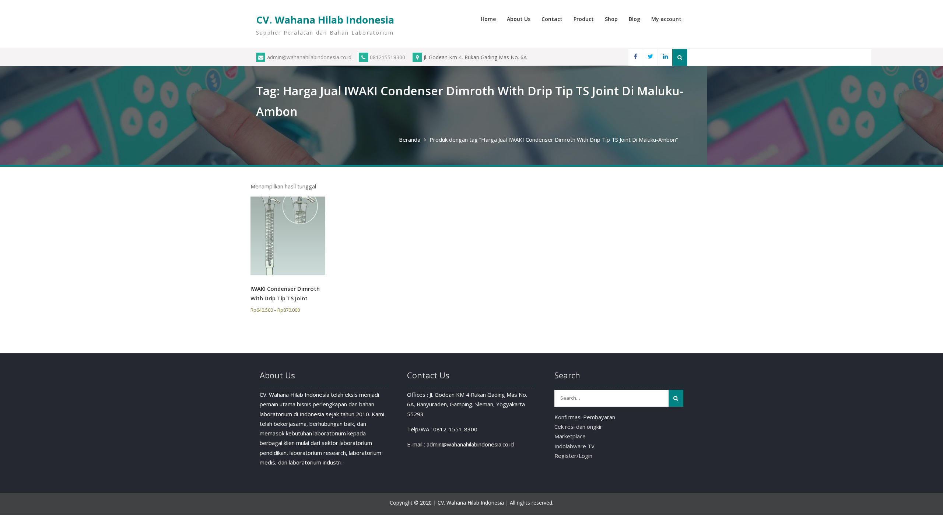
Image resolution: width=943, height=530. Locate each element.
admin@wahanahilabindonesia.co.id (309, 57)
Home (488, 18)
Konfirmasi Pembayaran (584, 417)
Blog (634, 18)
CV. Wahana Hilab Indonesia (325, 19)
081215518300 (387, 57)
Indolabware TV (574, 446)
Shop (611, 18)
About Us (518, 18)
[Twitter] (650, 57)
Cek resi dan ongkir (578, 426)
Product (584, 18)
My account (666, 18)
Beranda (409, 139)
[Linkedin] (665, 57)
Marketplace (570, 436)
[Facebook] (635, 57)
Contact (551, 18)
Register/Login (573, 455)
